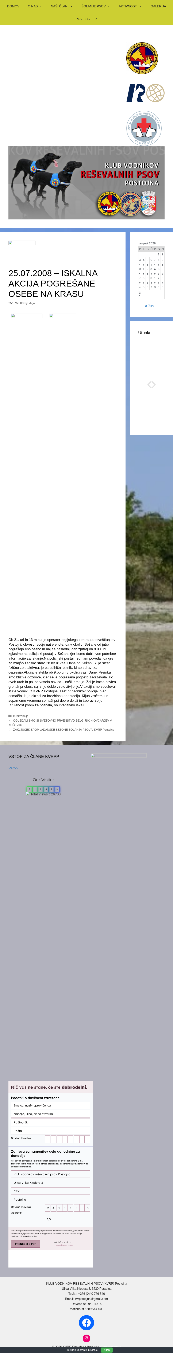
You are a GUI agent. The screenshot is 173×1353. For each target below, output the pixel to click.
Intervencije (20, 716)
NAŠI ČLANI (59, 6)
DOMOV (13, 6)
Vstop (13, 768)
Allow (107, 1350)
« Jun (149, 306)
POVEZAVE (84, 19)
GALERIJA (158, 6)
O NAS (33, 6)
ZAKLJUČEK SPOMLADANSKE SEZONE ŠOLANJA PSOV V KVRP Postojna (63, 729)
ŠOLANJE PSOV (93, 6)
